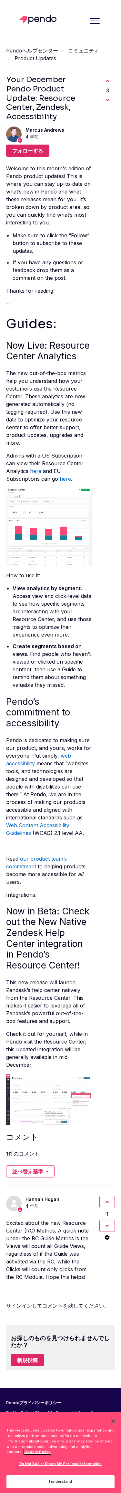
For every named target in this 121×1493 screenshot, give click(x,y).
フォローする (27, 150)
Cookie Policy (37, 1452)
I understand (60, 1481)
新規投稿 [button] (27, 1360)
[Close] (113, 1421)
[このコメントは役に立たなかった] (107, 1226)
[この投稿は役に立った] (107, 81)
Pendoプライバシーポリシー (33, 1403)
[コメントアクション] (107, 1237)
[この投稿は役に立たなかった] (107, 100)
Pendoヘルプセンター (32, 50)
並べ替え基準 (27, 1171)
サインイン (19, 1305)
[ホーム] (39, 19)
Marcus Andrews (44, 130)
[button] (94, 21)
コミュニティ (83, 50)
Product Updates (35, 58)
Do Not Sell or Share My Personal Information (60, 1463)
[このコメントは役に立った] (107, 1202)
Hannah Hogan (42, 1199)
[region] (60, 1452)
